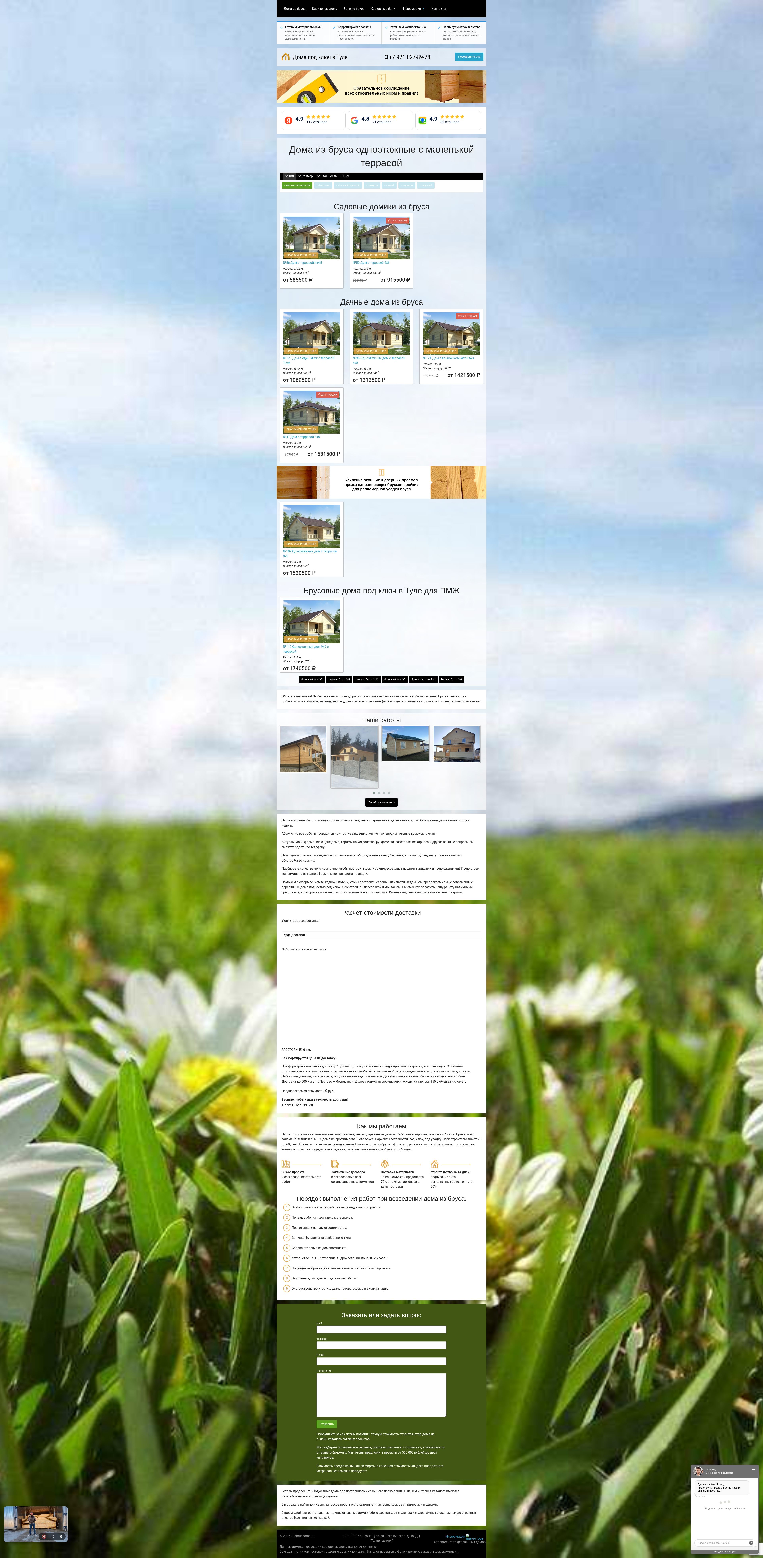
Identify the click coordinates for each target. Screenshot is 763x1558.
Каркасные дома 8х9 (423, 679)
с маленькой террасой (297, 185)
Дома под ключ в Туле (319, 57)
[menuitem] (295, 9)
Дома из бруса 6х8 (339, 679)
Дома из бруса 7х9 (395, 679)
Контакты (438, 9)
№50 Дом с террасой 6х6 (371, 263)
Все (347, 176)
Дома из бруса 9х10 (367, 679)
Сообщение (324, 1370)
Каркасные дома (324, 9)
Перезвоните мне (469, 56)
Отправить (327, 1424)
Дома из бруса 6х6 (311, 679)
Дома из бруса (295, 9)
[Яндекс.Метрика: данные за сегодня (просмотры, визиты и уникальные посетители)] (474, 1537)
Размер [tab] (307, 176)
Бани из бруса (354, 9)
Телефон (322, 1338)
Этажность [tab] (328, 176)
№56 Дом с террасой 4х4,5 (302, 263)
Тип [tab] (291, 176)
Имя (319, 1323)
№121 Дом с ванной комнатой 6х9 (448, 358)
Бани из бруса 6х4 (451, 679)
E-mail (320, 1354)
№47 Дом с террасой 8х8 (301, 437)
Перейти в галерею (381, 802)
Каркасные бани (383, 9)
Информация (411, 9)
